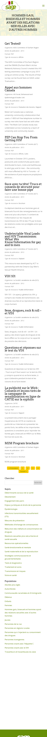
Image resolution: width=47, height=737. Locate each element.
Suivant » (23, 471)
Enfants (8, 601)
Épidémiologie (11, 509)
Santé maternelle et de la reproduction (21, 551)
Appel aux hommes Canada (18, 89)
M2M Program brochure (22, 443)
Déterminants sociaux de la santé (19, 492)
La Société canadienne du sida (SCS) (26, 280)
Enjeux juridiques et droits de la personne (23, 505)
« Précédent (13, 468)
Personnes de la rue (13, 624)
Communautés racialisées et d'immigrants (23, 593)
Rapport (38, 107)
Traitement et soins (13, 567)
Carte (26, 154)
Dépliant (21, 259)
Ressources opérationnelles (16, 543)
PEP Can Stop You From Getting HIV (21, 139)
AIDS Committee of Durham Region (26, 48)
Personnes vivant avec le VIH (17, 647)
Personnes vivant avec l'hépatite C (19, 643)
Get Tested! (13, 43)
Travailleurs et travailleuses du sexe (20, 652)
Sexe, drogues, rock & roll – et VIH (23, 312)
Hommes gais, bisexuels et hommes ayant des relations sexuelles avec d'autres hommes (23, 612)
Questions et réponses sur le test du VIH (23, 349)
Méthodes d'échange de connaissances (21, 524)
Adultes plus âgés (12, 585)
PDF (12, 54)
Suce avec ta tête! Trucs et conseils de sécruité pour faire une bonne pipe (23, 186)
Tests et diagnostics (13, 563)
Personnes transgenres (14, 639)
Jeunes (7, 620)
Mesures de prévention (14, 520)
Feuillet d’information (26, 290)
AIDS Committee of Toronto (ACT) (25, 144)
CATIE (15, 403)
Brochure (22, 203)
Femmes (8, 605)
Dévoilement (10, 497)
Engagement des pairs (14, 501)
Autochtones (10, 589)
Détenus (8, 597)
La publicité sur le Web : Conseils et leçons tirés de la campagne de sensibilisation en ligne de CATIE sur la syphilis (23, 393)
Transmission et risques (15, 571)
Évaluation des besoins (27, 107)
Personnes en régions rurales (17, 628)
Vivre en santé (11, 575)
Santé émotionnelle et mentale (18, 547)
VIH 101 (10, 276)
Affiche (21, 57)
